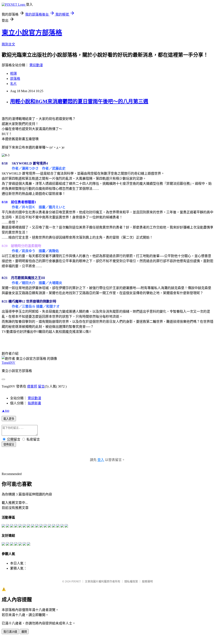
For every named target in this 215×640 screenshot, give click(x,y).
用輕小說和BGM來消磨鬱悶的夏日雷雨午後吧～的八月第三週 (79, 101)
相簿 (13, 73)
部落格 (15, 78)
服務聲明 (147, 581)
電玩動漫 (36, 65)
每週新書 (34, 403)
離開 (24, 631)
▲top (5, 410)
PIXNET (76, 581)
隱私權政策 (131, 581)
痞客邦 (32, 386)
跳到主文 (8, 44)
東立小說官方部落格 (32, 32)
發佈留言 (8, 444)
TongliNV (8, 362)
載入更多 (8, 418)
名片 (13, 83)
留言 (41, 386)
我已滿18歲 (10, 631)
